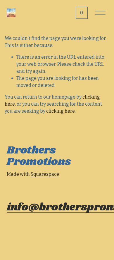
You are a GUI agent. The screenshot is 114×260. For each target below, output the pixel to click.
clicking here (60, 111)
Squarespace (45, 174)
